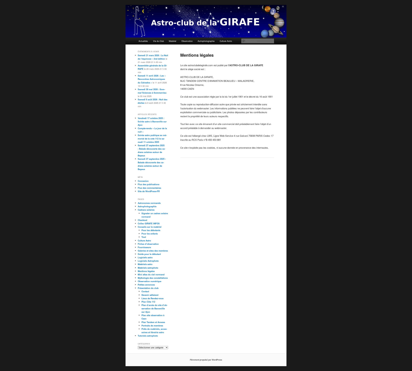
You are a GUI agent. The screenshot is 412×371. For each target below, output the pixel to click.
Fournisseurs (144, 247)
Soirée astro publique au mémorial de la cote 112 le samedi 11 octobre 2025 (152, 138)
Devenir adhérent (149, 294)
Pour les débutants (150, 230)
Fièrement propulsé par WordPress (206, 359)
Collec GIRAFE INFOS (149, 223)
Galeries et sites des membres (153, 250)
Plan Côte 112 (148, 301)
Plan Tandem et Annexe (153, 322)
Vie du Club (158, 41)
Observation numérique (149, 281)
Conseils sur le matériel (149, 226)
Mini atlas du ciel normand (151, 274)
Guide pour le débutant (149, 254)
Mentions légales (146, 271)
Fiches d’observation (148, 243)
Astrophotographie (206, 41)
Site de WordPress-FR (149, 191)
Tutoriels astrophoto (148, 335)
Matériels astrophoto (148, 267)
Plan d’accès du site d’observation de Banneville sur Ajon (154, 308)
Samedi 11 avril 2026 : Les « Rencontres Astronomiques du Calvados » (152, 79)
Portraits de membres (152, 325)
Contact (145, 291)
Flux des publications (148, 184)
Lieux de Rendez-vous (152, 298)
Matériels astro (145, 264)
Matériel (172, 41)
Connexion (143, 180)
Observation (187, 41)
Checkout (142, 220)
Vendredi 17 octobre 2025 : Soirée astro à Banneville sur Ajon (152, 121)
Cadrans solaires (146, 209)
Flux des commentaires (149, 187)
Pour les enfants (149, 233)
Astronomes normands (149, 203)
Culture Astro (226, 41)
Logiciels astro (145, 257)
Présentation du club (148, 288)
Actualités (143, 41)
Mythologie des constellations (153, 277)
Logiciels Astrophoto (148, 260)
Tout (143, 236)
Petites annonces (146, 284)
